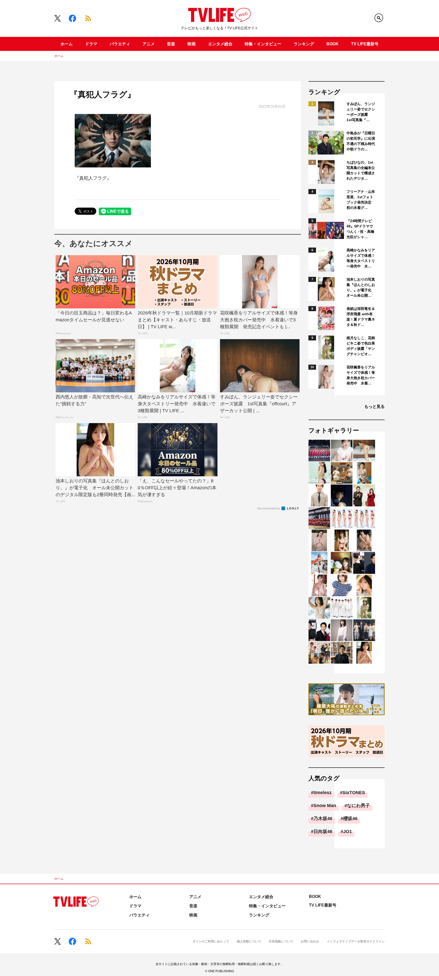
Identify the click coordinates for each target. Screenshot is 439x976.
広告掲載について (281, 941)
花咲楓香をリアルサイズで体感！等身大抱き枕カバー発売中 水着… (361, 375)
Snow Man (324, 805)
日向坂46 (322, 831)
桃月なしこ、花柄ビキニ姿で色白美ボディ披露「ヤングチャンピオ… (361, 346)
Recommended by (269, 508)
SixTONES (353, 792)
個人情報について (249, 941)
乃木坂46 (322, 818)
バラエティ (120, 44)
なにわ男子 (358, 805)
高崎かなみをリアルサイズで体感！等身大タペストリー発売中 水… (361, 258)
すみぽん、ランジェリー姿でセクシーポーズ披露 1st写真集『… (361, 112)
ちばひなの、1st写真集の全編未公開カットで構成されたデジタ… (361, 170)
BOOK (332, 44)
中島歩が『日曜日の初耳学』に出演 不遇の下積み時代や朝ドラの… (361, 141)
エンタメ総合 (220, 44)
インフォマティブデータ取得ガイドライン (356, 941)
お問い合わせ (310, 941)
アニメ (149, 44)
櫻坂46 (350, 818)
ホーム (66, 44)
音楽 (171, 44)
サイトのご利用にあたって (211, 941)
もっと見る (374, 406)
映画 (191, 44)
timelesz (322, 792)
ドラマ (91, 44)
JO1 (347, 831)
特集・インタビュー (263, 44)
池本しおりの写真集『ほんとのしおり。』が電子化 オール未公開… (361, 287)
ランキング (304, 44)
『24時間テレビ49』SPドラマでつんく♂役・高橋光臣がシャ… (360, 229)
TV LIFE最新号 (365, 44)
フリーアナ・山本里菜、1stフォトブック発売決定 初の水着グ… (361, 200)
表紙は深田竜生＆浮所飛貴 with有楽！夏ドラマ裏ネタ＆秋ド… (361, 317)
